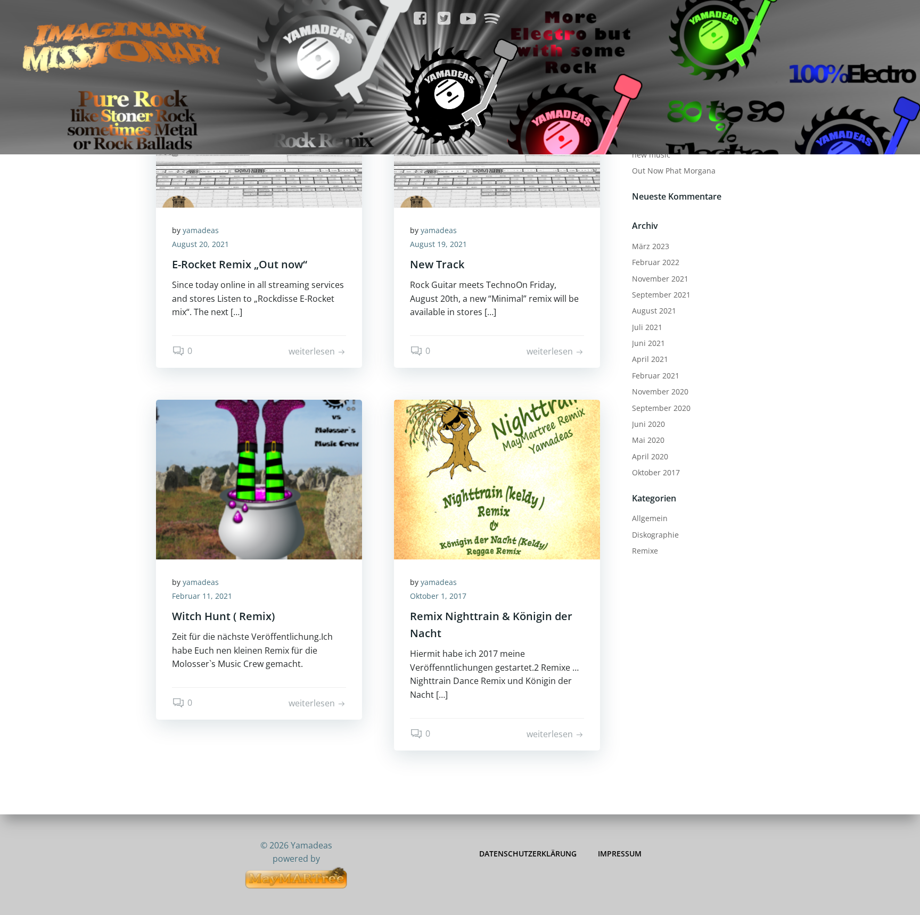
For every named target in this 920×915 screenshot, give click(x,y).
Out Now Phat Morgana (674, 171)
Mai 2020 (648, 440)
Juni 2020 (648, 424)
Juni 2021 (648, 343)
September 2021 (661, 295)
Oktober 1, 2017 (438, 596)
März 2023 (650, 246)
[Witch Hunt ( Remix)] (259, 478)
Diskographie (655, 535)
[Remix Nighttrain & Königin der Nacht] (497, 478)
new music (651, 155)
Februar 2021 (655, 375)
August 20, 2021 (200, 244)
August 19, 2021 (438, 244)
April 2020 (650, 456)
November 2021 (660, 279)
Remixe (645, 551)
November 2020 (660, 391)
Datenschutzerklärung (528, 853)
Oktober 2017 (656, 472)
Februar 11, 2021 (202, 596)
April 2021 (650, 359)
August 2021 (654, 311)
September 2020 (661, 408)
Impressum (620, 853)
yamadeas (201, 230)
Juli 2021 (647, 327)
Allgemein (650, 518)
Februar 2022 (655, 262)
